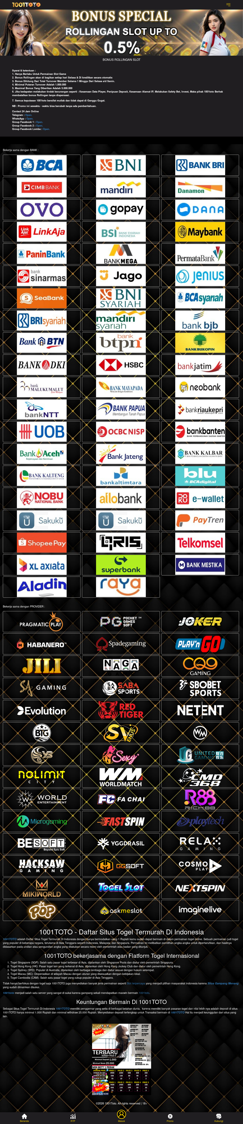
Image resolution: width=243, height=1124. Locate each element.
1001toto (8, 993)
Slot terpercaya (136, 983)
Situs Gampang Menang (223, 983)
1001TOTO (10, 939)
